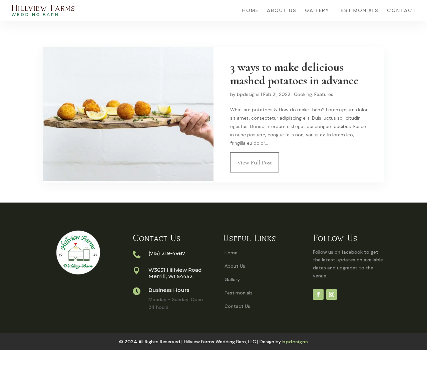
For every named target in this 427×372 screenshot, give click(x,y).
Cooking (303, 94)
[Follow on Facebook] (318, 294)
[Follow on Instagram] (331, 294)
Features (323, 94)
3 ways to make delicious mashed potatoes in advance (294, 74)
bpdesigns (248, 94)
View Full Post (254, 162)
